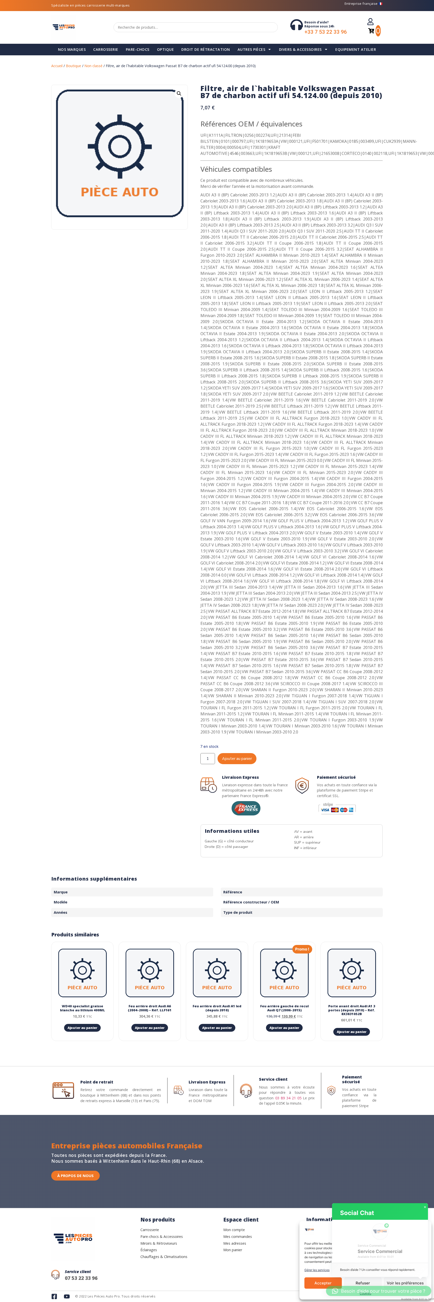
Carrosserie (105, 49)
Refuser (363, 1283)
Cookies (365, 1293)
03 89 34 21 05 (288, 1098)
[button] (179, 93)
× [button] (425, 1207)
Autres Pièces (251, 49)
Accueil (57, 65)
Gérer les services (317, 1270)
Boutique (73, 65)
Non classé (93, 65)
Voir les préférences (405, 1283)
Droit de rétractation (205, 49)
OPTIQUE (165, 49)
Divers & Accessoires (300, 49)
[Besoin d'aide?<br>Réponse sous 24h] (296, 24)
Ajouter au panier (237, 758)
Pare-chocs (137, 49)
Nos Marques (72, 49)
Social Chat (357, 1213)
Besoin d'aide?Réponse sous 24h (319, 24)
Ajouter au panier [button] (82, 1027)
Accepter (323, 1283)
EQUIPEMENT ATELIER (355, 49)
